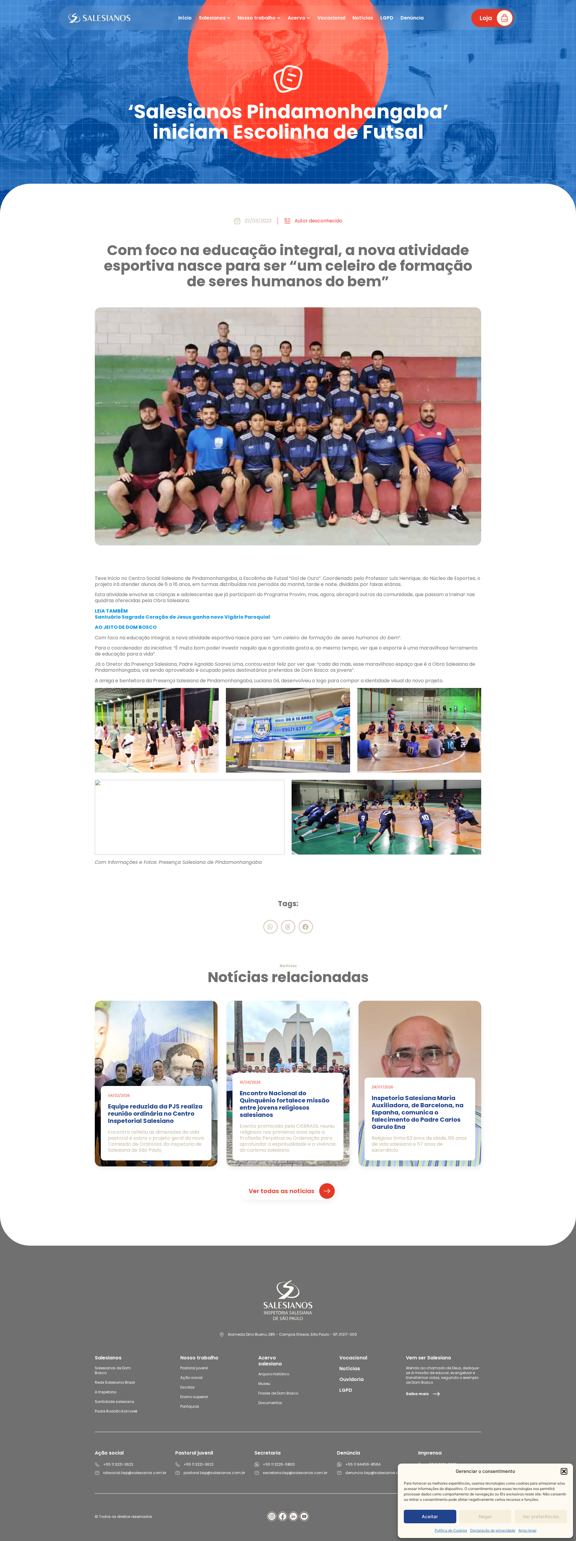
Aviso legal (527, 1530)
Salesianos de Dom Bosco (113, 1370)
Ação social (191, 1377)
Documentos (270, 1402)
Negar (485, 1516)
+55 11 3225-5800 (279, 1464)
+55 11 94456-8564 (363, 1464)
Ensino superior (194, 1396)
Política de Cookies (451, 1530)
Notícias (349, 1368)
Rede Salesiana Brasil (115, 1382)
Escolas (187, 1387)
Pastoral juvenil (194, 1368)
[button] (564, 1471)
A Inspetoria (105, 1392)
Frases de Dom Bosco (278, 1393)
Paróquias (189, 1406)
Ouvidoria (351, 1379)
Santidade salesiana (114, 1401)
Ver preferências (541, 1516)
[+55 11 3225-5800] (256, 1464)
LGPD (345, 1390)
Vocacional (353, 1357)
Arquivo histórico (273, 1374)
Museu (264, 1383)
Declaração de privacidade (492, 1530)
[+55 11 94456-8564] (339, 1464)
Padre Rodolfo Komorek (116, 1411)
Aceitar (430, 1516)
